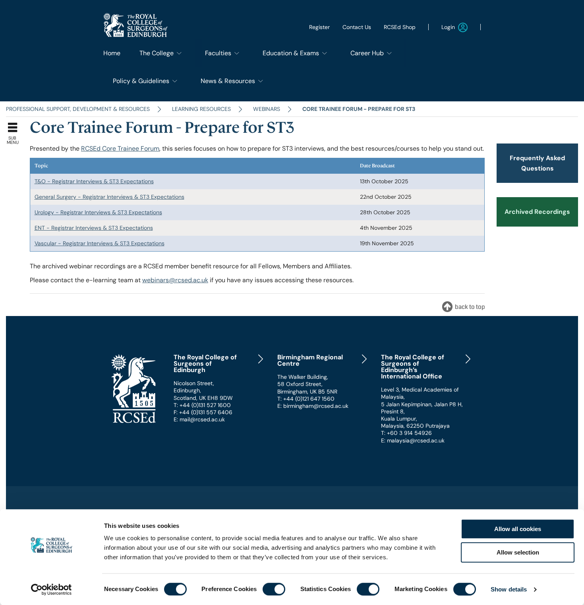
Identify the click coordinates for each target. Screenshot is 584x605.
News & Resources (228, 81)
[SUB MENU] (15, 126)
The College (156, 53)
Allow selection (518, 552)
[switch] (274, 589)
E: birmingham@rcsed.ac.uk (312, 405)
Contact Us (356, 27)
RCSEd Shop (400, 27)
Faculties (218, 53)
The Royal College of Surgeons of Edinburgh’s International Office (412, 367)
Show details (509, 589)
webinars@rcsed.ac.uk (175, 280)
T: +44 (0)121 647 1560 (306, 398)
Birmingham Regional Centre (310, 360)
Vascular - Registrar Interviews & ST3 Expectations (99, 243)
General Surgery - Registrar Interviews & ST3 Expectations (109, 196)
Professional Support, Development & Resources (78, 108)
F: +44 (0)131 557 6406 (203, 412)
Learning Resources (201, 108)
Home (111, 53)
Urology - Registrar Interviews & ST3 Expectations (98, 212)
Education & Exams (291, 53)
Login (448, 27)
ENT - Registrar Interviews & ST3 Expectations (94, 227)
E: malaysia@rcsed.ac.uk (413, 440)
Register (319, 27)
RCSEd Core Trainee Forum (120, 148)
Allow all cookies (517, 528)
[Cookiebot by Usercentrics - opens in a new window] (51, 589)
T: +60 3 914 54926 (406, 432)
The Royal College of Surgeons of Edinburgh (205, 363)
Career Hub (367, 53)
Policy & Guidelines (141, 81)
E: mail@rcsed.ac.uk (199, 419)
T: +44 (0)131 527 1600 (202, 405)
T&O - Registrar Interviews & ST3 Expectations (94, 181)
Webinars (266, 108)
